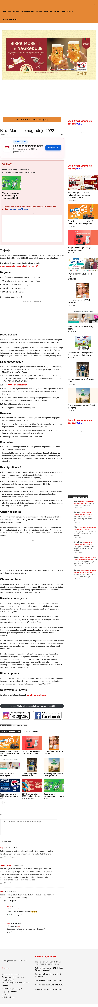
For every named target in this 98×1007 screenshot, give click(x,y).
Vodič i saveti (66, 11)
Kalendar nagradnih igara (23, 11)
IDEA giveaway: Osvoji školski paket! (48, 980)
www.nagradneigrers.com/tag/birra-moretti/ (19, 266)
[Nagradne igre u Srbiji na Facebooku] (48, 715)
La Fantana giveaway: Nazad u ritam (30, 775)
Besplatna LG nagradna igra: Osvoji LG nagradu (31, 752)
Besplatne (48, 11)
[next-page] (4, 802)
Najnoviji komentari (10, 991)
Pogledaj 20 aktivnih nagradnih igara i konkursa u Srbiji (32, 706)
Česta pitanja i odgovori (11, 974)
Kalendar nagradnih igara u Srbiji (15, 983)
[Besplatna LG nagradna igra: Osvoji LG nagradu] (32, 743)
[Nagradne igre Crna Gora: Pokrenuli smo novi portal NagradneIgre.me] (83, 182)
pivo (25, 725)
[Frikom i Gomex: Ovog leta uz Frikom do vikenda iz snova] (83, 343)
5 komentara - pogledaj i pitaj (32, 119)
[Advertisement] (49, 100)
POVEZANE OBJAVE (10, 731)
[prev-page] (1, 802)
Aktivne (39, 11)
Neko (19, 909)
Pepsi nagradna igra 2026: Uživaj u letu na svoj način (10, 796)
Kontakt (5, 986)
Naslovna (7, 11)
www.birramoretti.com (17, 384)
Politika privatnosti (9, 997)
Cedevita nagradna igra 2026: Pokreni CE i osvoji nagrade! (9, 753)
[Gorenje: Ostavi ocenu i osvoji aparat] (10, 765)
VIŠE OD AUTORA (30, 731)
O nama (5, 994)
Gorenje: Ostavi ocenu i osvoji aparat (9, 775)
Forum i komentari (10, 19)
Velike (56, 11)
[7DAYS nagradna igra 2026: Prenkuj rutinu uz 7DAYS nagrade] (32, 785)
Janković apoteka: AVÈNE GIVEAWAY (49, 985)
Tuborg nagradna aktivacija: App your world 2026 (10, 195)
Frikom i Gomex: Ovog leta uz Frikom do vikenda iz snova (80, 354)
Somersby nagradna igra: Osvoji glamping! (54, 775)
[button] (93, 4)
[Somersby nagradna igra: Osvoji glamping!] (54, 765)
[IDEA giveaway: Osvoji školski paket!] (83, 264)
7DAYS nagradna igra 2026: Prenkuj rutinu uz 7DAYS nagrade (31, 796)
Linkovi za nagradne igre (12, 988)
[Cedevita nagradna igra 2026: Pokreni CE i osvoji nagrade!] (10, 743)
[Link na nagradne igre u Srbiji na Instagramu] (16, 715)
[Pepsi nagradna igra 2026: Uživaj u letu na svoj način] (10, 785)
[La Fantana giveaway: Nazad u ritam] (32, 765)
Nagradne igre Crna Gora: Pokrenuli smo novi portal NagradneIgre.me (79, 195)
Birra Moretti (17, 725)
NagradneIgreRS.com (18, 209)
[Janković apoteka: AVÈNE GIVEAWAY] (54, 743)
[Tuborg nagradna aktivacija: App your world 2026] (54, 785)
